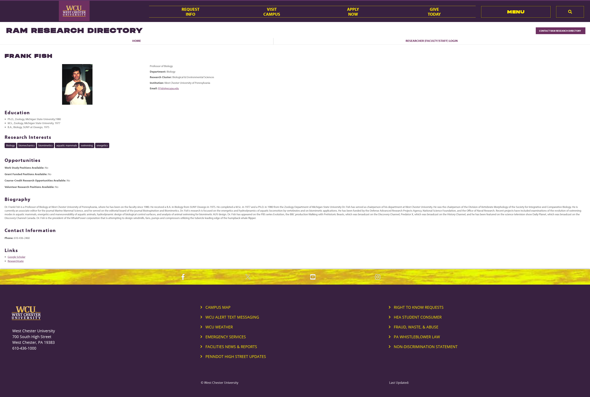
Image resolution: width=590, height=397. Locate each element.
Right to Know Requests (419, 307)
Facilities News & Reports (231, 346)
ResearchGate (16, 261)
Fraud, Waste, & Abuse (416, 327)
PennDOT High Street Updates (235, 356)
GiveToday (434, 12)
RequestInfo (190, 12)
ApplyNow (353, 12)
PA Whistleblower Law (417, 336)
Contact (560, 30)
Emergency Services (225, 336)
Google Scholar (16, 257)
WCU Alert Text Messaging (232, 317)
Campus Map (217, 307)
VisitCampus (271, 12)
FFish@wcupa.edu (168, 88)
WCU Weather (219, 327)
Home (136, 41)
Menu (516, 12)
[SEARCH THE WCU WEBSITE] (570, 12)
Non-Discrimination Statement (426, 346)
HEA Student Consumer (418, 317)
